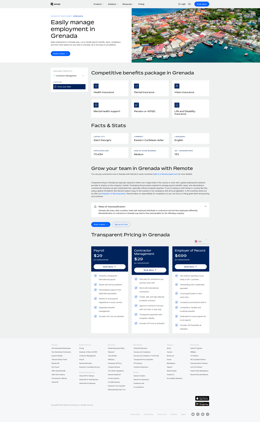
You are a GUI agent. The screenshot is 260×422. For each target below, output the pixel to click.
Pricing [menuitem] (81, 348)
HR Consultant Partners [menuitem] (198, 359)
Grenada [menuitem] (78, 16)
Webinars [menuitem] (111, 359)
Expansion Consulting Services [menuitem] (89, 367)
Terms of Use (161, 414)
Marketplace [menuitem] (171, 363)
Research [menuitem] (111, 352)
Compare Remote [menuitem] (114, 367)
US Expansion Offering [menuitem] (59, 378)
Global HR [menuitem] (55, 382)
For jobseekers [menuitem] (139, 387)
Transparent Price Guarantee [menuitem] (143, 359)
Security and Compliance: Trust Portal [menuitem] (146, 356)
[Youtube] (193, 414)
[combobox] (201, 241)
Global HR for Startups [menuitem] (86, 376)
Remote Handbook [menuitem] (114, 374)
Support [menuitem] (169, 367)
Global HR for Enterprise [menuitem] (87, 383)
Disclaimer (173, 414)
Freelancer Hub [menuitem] (139, 383)
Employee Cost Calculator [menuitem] (116, 386)
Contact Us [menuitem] (170, 374)
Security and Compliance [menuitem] (142, 352)
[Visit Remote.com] (55, 4)
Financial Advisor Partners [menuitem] (199, 363)
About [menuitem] (169, 348)
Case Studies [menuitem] (112, 356)
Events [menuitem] (169, 359)
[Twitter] (202, 414)
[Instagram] (207, 414)
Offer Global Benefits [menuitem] (59, 371)
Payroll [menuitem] (81, 359)
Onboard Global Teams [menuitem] (59, 359)
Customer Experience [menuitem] (141, 367)
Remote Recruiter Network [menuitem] (199, 374)
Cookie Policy (148, 414)
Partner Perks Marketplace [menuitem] (199, 371)
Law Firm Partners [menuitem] (196, 367)
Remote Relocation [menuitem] (85, 363)
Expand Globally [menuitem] (57, 356)
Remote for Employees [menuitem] (141, 379)
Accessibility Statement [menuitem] (174, 378)
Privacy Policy (135, 414)
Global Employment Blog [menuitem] (116, 348)
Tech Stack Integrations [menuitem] (116, 371)
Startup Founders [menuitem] (139, 376)
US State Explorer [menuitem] (114, 382)
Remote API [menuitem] (55, 363)
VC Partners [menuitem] (194, 356)
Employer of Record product (114, 194)
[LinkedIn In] (197, 414)
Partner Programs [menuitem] (196, 348)
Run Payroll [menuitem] (55, 367)
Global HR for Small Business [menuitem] (88, 379)
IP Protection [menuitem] (138, 363)
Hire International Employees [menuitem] (61, 348)
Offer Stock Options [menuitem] (58, 374)
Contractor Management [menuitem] (87, 356)
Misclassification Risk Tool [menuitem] (116, 389)
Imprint (183, 414)
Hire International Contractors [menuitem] (61, 352)
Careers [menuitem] (169, 352)
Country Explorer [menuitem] (61, 16)
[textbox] (201, 241)
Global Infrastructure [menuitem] (140, 348)
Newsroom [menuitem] (170, 356)
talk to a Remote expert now (166, 174)
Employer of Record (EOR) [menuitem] (88, 352)
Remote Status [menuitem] (172, 371)
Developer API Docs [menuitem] (115, 363)
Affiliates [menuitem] (193, 352)
